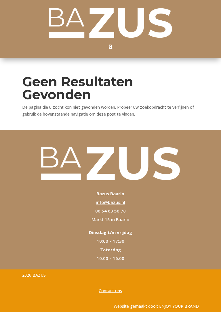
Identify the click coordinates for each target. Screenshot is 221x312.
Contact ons (110, 290)
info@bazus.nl (110, 202)
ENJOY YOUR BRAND (179, 306)
